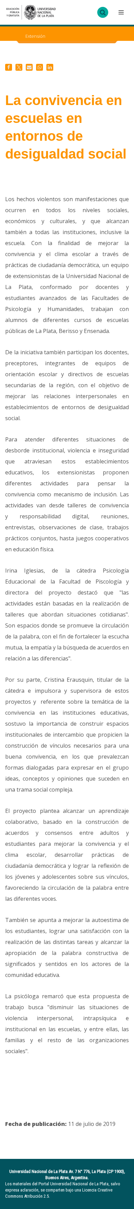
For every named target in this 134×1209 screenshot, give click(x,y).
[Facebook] (8, 67)
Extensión (35, 36)
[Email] (29, 67)
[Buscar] (102, 12)
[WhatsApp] (39, 67)
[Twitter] (18, 67)
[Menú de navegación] (120, 12)
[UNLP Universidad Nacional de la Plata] (31, 12)
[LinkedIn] (49, 67)
